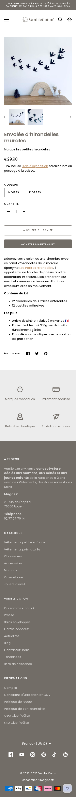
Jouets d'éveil (14, 584)
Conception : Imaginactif (38, 780)
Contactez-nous (17, 650)
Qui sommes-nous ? (19, 608)
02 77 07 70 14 (14, 518)
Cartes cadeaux (16, 629)
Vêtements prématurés (22, 549)
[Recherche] (60, 19)
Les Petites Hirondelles (36, 268)
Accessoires (13, 563)
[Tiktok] (54, 754)
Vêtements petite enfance (24, 542)
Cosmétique (13, 577)
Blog (7, 643)
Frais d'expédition (35, 166)
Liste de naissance (18, 664)
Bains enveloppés (17, 622)
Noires (13, 192)
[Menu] (6, 19)
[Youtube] (21, 754)
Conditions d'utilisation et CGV (27, 695)
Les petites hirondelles (33, 149)
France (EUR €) (34, 743)
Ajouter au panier (38, 230)
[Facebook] (10, 754)
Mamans (10, 570)
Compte (10, 688)
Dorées (35, 192)
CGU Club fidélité (17, 715)
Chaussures (13, 556)
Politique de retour (18, 701)
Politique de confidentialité (24, 709)
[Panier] (69, 19)
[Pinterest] (43, 754)
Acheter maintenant (38, 244)
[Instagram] (32, 754)
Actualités (11, 636)
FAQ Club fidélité (16, 722)
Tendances (12, 657)
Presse (9, 615)
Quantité (11, 204)
